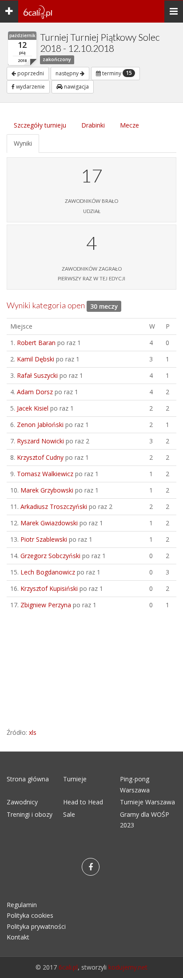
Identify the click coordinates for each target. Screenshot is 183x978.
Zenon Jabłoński (40, 424)
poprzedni (30, 73)
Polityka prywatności (36, 926)
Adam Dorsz (35, 392)
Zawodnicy (22, 802)
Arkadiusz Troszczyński (53, 506)
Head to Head (83, 802)
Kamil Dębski (35, 359)
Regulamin (22, 904)
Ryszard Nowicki (40, 441)
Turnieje (75, 779)
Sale (69, 814)
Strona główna (28, 779)
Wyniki (23, 143)
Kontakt (18, 937)
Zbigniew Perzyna (45, 605)
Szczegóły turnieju (40, 125)
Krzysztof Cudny (40, 457)
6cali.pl (68, 967)
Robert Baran (36, 342)
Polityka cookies (30, 915)
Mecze (129, 125)
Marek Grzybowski (46, 490)
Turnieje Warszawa (147, 802)
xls (32, 732)
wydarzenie (30, 86)
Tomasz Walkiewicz (45, 474)
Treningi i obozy (29, 814)
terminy (116, 73)
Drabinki (93, 125)
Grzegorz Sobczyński (50, 555)
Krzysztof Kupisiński (49, 588)
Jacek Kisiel (32, 408)
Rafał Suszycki (37, 375)
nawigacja (76, 86)
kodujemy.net (127, 967)
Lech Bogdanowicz (47, 572)
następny (68, 73)
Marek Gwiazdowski (49, 523)
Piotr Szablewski (43, 539)
